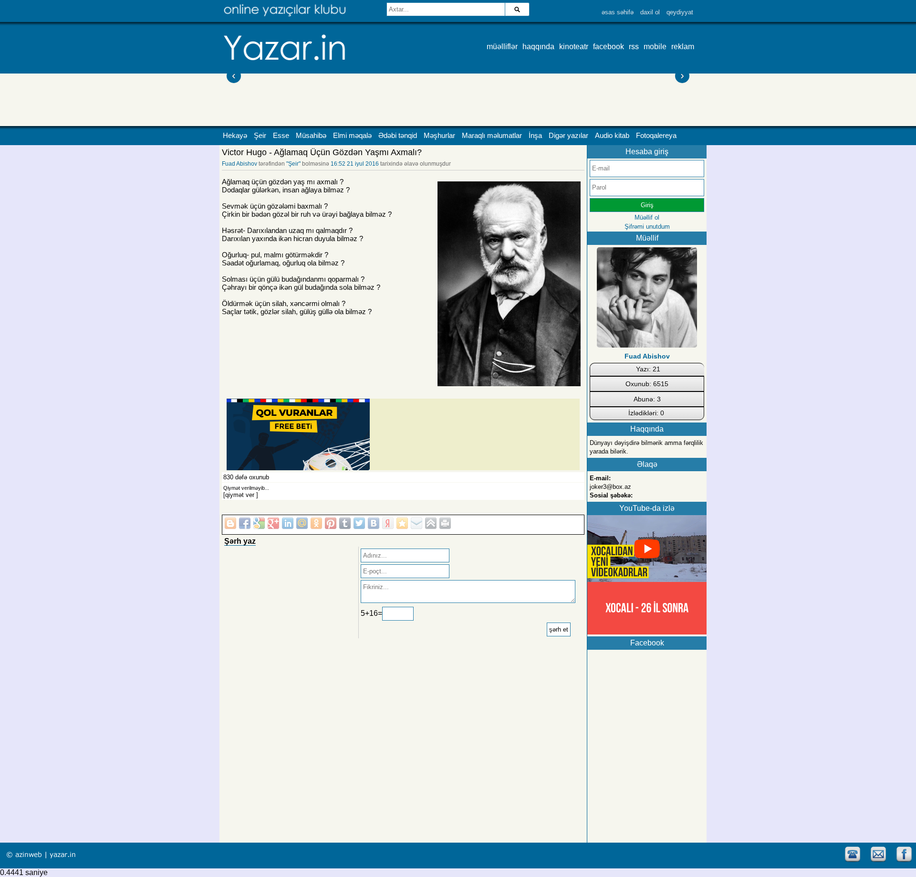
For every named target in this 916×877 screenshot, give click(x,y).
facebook (608, 46)
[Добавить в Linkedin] (287, 523)
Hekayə (235, 135)
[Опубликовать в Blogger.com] (230, 523)
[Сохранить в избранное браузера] (402, 523)
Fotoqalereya (656, 135)
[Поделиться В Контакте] (373, 523)
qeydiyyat (679, 12)
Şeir (260, 135)
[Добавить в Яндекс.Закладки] (388, 523)
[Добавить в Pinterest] (330, 523)
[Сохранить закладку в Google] (259, 523)
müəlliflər (502, 46)
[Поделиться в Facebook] (244, 523)
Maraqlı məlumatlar (492, 135)
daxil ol (650, 12)
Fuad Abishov (239, 163)
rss (634, 46)
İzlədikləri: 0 (646, 413)
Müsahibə (311, 135)
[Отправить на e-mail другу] (416, 523)
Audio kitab (612, 135)
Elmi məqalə (352, 135)
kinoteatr (573, 46)
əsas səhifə (618, 12)
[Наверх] (431, 523)
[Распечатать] (445, 523)
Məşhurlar (439, 135)
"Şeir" (293, 163)
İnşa (535, 135)
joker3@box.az (610, 486)
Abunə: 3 (647, 399)
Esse (281, 135)
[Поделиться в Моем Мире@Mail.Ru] (302, 523)
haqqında (538, 46)
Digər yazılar (568, 135)
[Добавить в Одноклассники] (316, 523)
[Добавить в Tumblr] (345, 523)
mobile (655, 46)
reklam (682, 46)
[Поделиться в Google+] (273, 523)
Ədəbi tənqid (397, 135)
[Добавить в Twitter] (359, 523)
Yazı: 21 (648, 369)
